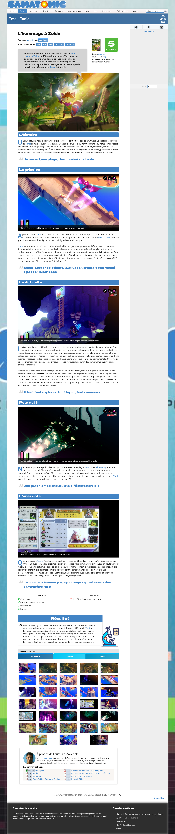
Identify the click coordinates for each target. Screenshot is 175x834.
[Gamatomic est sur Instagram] (161, 27)
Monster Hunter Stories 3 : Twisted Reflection (90, 773)
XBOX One (59, 44)
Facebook (35, 656)
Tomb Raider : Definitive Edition (46, 779)
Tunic (52, 67)
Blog (87, 11)
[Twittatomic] (136, 27)
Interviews (34, 11)
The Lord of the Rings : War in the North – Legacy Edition (139, 814)
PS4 (44, 44)
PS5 (50, 44)
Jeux (96, 11)
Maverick (31, 40)
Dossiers (46, 11)
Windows (43, 40)
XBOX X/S (70, 44)
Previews (58, 11)
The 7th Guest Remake (125, 825)
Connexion (149, 31)
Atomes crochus (73, 11)
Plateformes (107, 11)
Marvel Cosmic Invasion (81, 776)
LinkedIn (102, 656)
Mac (39, 44)
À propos (136, 11)
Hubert (119, 828)
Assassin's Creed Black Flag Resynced (87, 770)
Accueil (12, 11)
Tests (22, 11)
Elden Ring (101, 467)
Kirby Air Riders (77, 779)
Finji (104, 57)
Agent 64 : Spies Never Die (127, 818)
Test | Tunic (19, 19)
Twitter (69, 656)
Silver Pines (121, 821)
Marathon (37, 776)
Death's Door (104, 237)
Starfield (36, 773)
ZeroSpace (39, 770)
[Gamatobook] (148, 27)
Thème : (143, 86)
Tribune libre (122, 11)
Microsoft (102, 54)
